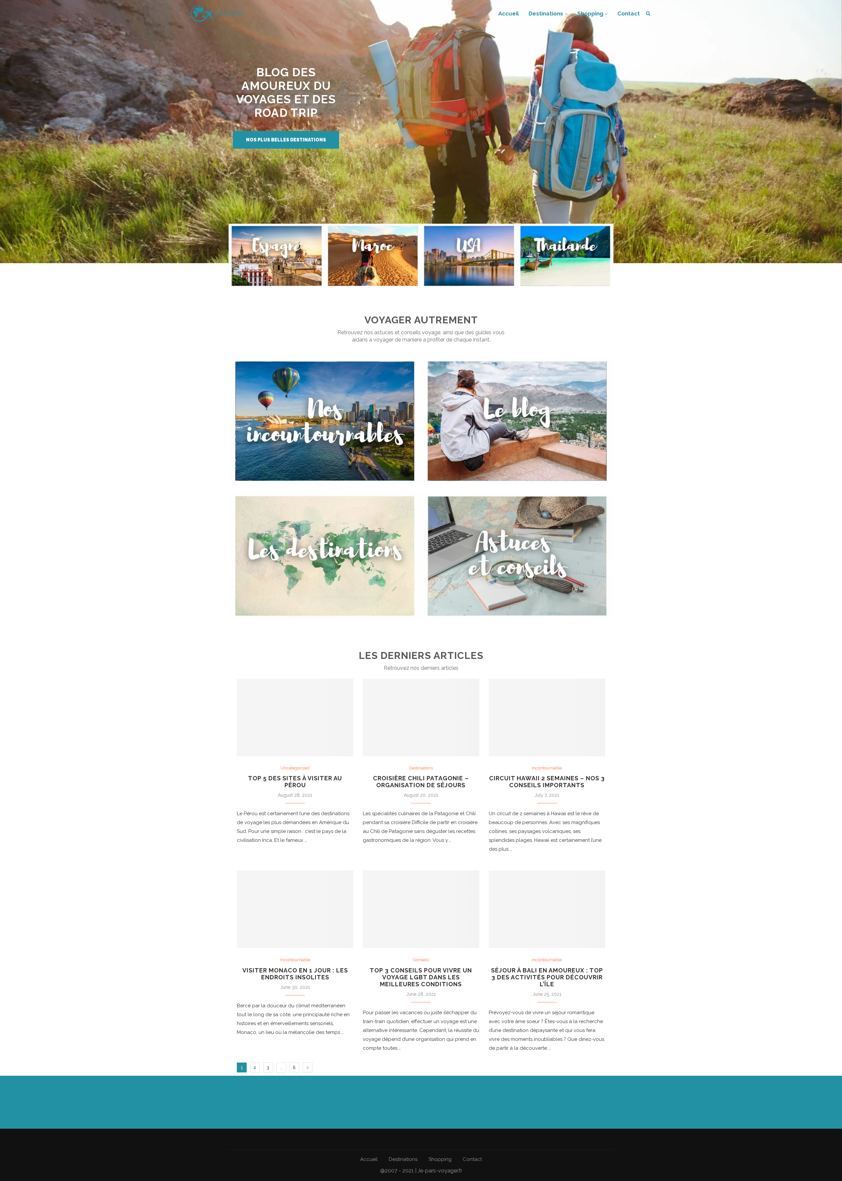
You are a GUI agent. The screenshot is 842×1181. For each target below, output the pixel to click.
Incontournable (547, 768)
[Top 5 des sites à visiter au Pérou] (295, 717)
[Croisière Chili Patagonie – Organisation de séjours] (421, 717)
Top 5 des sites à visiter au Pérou (295, 782)
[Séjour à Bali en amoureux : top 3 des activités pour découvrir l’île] (547, 909)
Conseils (421, 959)
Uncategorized (295, 768)
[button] (286, 140)
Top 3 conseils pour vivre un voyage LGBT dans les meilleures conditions (421, 977)
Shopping (590, 13)
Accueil (508, 13)
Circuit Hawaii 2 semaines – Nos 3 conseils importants (547, 782)
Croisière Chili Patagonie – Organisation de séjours (421, 782)
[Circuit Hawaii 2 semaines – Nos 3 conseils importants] (547, 717)
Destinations (546, 13)
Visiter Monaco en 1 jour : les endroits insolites (295, 974)
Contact (628, 13)
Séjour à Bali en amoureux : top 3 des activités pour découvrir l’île (547, 977)
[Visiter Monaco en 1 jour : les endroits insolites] (295, 909)
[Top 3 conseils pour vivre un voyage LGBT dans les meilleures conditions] (421, 909)
